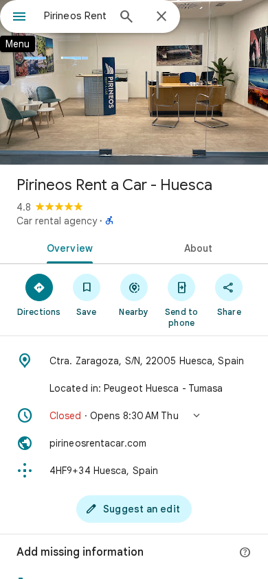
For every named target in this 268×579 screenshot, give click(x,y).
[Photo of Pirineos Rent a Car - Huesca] (134, 82)
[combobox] (75, 16)
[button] (134, 415)
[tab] (67, 247)
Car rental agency (56, 221)
